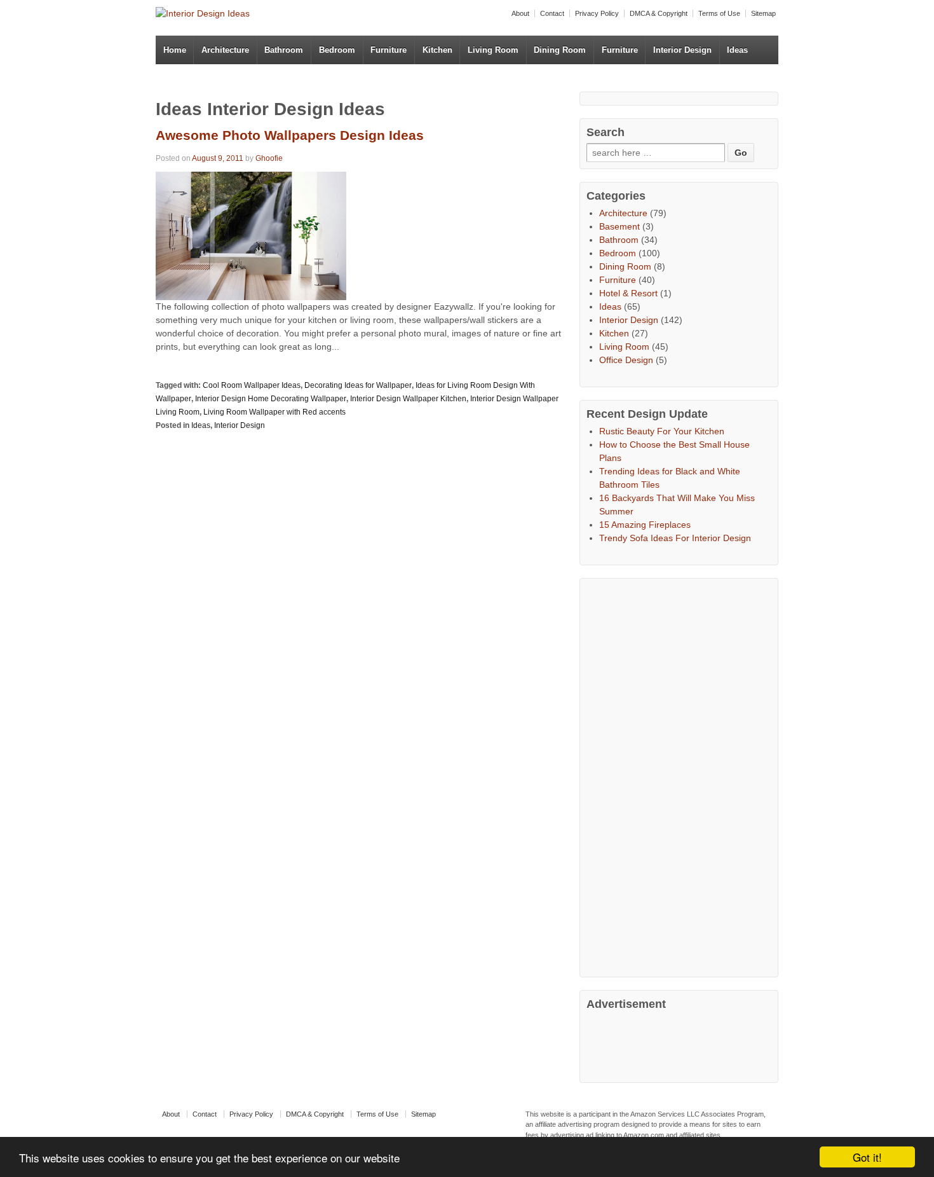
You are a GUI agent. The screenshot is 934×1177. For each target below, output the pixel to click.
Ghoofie (269, 158)
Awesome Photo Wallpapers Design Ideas (290, 135)
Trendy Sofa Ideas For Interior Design (675, 538)
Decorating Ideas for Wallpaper (358, 385)
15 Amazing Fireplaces (645, 525)
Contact (552, 13)
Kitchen (437, 50)
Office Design (626, 360)
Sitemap (763, 13)
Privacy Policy (597, 13)
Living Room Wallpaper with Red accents (274, 412)
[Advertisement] (681, 776)
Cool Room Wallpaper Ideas (252, 385)
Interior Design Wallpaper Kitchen (408, 398)
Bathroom (283, 50)
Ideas (737, 50)
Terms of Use (719, 13)
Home (174, 50)
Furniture (388, 50)
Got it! (867, 1157)
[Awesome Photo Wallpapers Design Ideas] (251, 235)
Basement (619, 226)
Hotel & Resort (628, 293)
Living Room (493, 50)
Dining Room (560, 50)
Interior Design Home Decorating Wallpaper (270, 398)
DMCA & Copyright (658, 13)
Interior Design (682, 50)
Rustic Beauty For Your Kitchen (661, 431)
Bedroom (337, 50)
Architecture (225, 50)
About (520, 13)
